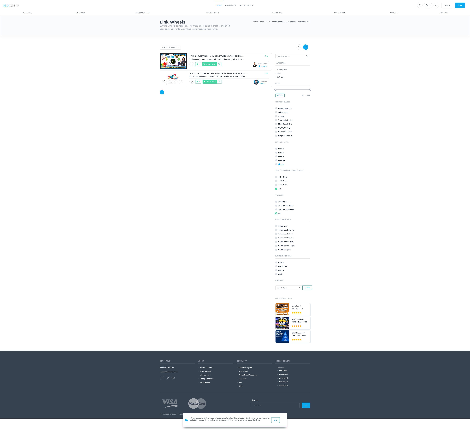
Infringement (205, 375)
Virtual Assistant (338, 13)
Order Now (210, 64)
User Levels (243, 371)
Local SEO (394, 13)
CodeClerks (283, 374)
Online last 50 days (286, 242)
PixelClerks (283, 382)
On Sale (281, 116)
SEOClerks (283, 370)
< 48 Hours (283, 181)
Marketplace (282, 69)
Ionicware (281, 367)
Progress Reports (285, 136)
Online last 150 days (286, 245)
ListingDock (283, 378)
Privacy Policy (205, 371)
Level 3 (281, 156)
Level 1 (281, 148)
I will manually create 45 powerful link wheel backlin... (216, 55)
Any (280, 189)
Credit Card (283, 266)
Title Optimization (285, 120)
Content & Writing (142, 13)
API (240, 382)
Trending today (284, 201)
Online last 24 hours (286, 230)
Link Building (27, 13)
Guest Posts (443, 13)
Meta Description (285, 124)
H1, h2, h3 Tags (284, 128)
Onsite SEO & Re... (213, 13)
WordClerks (283, 385)
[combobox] (292, 56)
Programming (277, 13)
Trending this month (286, 209)
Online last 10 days (286, 238)
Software (280, 77)
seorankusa (262, 63)
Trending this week (286, 205)
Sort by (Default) (169, 47)
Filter (280, 95)
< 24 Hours (283, 177)
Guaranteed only (285, 108)
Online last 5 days (285, 234)
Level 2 (281, 152)
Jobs (279, 73)
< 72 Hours (283, 185)
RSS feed (242, 379)
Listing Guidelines (207, 379)
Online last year (284, 249)
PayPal (281, 262)
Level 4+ (281, 160)
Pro (282, 164)
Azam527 (263, 81)
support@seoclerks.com (169, 372)
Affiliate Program (245, 367)
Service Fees (205, 382)
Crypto (281, 270)
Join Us (255, 400)
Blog (240, 386)
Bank (280, 274)
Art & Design (80, 13)
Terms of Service (206, 367)
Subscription (283, 112)
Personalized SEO (285, 132)
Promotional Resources (248, 375)
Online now (283, 226)
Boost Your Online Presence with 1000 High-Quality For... (218, 73)
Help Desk (171, 367)
